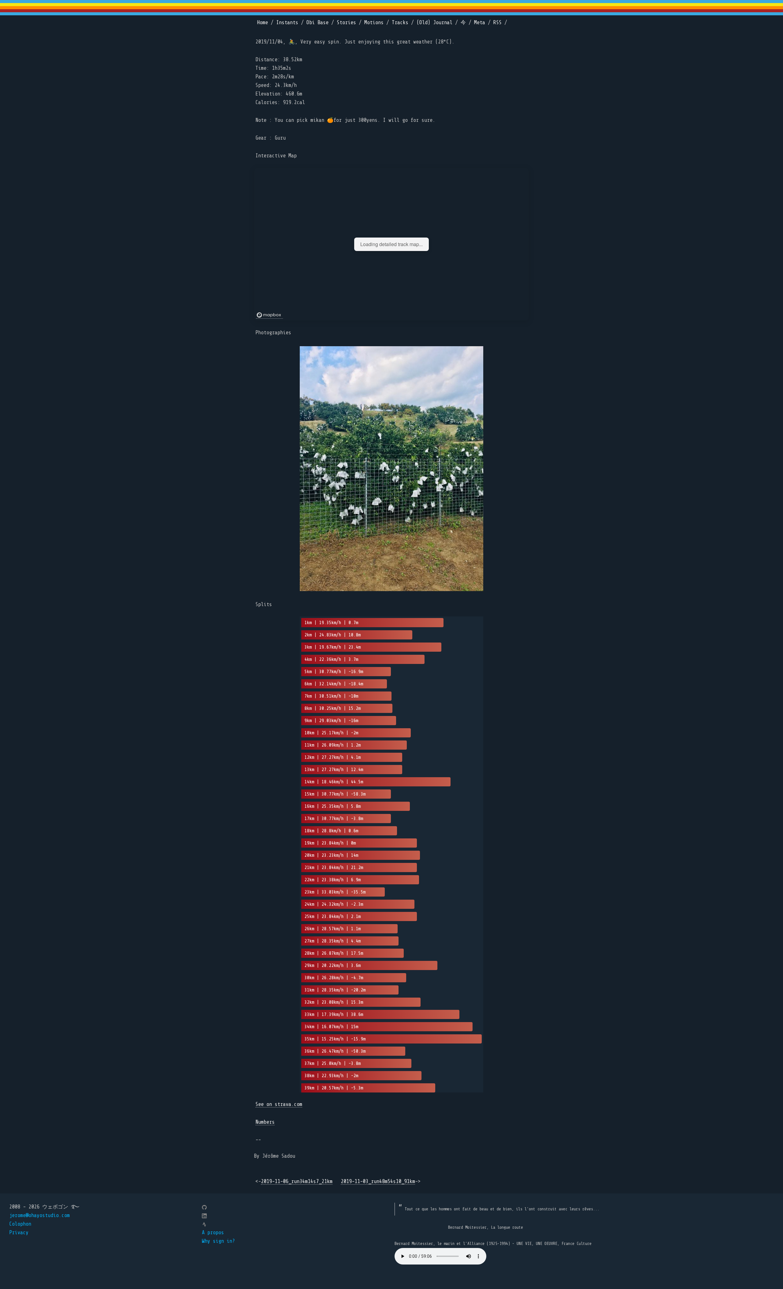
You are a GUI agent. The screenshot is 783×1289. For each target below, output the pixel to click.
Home (262, 22)
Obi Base (317, 22)
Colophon (20, 1224)
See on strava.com (278, 1104)
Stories (346, 22)
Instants (287, 22)
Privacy (18, 1232)
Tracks (400, 22)
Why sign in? (218, 1241)
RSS (497, 22)
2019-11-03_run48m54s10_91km (378, 1181)
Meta (479, 22)
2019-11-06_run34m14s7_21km (296, 1181)
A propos (213, 1232)
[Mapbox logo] (269, 315)
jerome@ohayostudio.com (39, 1215)
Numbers (265, 1122)
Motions (374, 22)
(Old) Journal (434, 22)
